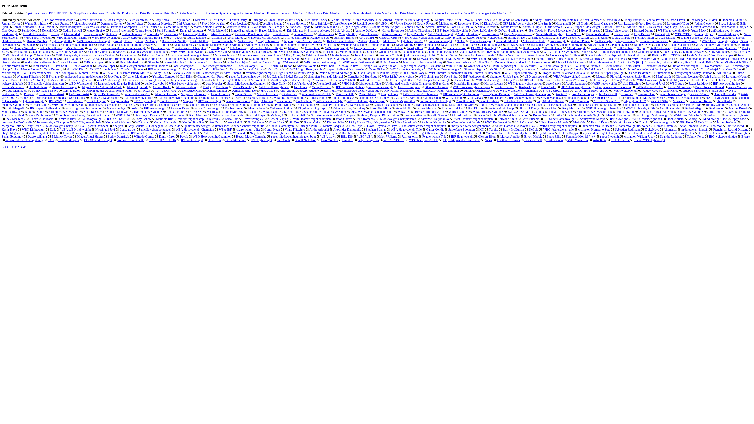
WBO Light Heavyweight (427, 133)
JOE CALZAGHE (519, 111)
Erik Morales (295, 30)
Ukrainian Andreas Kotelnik (656, 111)
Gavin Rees (435, 48)
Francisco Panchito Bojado (252, 34)
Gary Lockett (238, 23)
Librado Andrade (148, 58)
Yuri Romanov (366, 119)
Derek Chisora (621, 37)
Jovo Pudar (115, 76)
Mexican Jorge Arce (461, 104)
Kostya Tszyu (93, 34)
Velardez (212, 111)
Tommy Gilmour (716, 104)
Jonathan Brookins (508, 140)
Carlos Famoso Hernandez (228, 115)
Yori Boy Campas (722, 55)
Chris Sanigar (366, 73)
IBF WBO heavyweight (146, 133)
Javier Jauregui (341, 55)
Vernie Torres (544, 58)
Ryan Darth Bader (39, 115)
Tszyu (641, 48)
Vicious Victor (182, 73)
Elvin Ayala (491, 23)
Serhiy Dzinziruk (118, 136)
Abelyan (117, 126)
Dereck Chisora (489, 101)
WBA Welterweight (440, 34)
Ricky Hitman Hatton (340, 41)
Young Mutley (348, 34)
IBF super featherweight (163, 69)
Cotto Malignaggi (16, 90)
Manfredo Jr (663, 76)
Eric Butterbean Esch (556, 90)
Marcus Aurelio (510, 136)
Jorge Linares (496, 97)
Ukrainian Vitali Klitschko (598, 126)
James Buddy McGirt (136, 73)
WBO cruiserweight (535, 76)
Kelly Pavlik (633, 20)
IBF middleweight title (148, 111)
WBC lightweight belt (87, 122)
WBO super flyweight (37, 37)
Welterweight (603, 41)
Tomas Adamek (372, 133)
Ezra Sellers (28, 44)
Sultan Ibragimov (12, 136)
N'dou (713, 20)
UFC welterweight (209, 101)
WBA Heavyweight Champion (195, 129)
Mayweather (58, 80)
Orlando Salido (388, 51)
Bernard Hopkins (392, 20)
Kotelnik (111, 34)
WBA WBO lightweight (75, 129)
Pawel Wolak (106, 44)
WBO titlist (123, 115)
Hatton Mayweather (402, 101)
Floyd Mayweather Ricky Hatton (630, 76)
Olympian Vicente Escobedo (613, 87)
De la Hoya (705, 122)
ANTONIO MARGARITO (591, 90)
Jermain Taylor (11, 23)
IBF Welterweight (155, 108)
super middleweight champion (601, 133)
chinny (361, 108)
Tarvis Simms (490, 34)
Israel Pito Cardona (667, 104)
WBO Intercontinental (37, 73)
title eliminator (553, 48)
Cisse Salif (60, 66)
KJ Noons (216, 62)
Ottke (40, 111)
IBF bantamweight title (430, 104)
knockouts (610, 104)
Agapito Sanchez (693, 90)
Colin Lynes (621, 34)
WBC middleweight (380, 87)
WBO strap (677, 83)
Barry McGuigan (513, 129)
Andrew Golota (306, 66)
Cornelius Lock (465, 101)
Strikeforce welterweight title (594, 111)
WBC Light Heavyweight (560, 51)
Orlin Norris (573, 34)
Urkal (370, 51)
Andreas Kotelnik (238, 27)
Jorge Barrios (642, 34)
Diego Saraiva (120, 101)
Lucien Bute (291, 111)
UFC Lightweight (145, 101)
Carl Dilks (186, 76)
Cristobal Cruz (388, 37)
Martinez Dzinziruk (498, 133)
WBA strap (142, 122)
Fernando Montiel (507, 41)
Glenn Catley (326, 34)
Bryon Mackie (533, 136)
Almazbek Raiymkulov (435, 119)
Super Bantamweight (107, 94)
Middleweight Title (715, 119)
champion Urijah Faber (504, 76)
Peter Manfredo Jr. (386, 13)
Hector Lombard (687, 126)
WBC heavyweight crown (72, 55)
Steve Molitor (403, 108)
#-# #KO (561, 94)
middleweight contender (156, 129)
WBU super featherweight (406, 69)
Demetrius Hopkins (160, 23)
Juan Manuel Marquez (734, 27)
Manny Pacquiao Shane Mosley (422, 62)
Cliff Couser (9, 30)
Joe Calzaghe (115, 20)
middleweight (614, 69)
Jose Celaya (553, 83)
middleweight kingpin (694, 129)
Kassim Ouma (42, 51)
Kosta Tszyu (9, 129)
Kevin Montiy (404, 44)
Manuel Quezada (137, 87)
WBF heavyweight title (672, 30)
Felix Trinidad (150, 27)
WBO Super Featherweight (321, 62)
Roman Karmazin (24, 27)
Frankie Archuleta (391, 48)
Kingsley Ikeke (516, 44)
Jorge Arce (119, 51)
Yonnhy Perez (123, 41)
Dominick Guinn (732, 20)
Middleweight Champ (59, 126)
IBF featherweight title (649, 87)
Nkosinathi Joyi (105, 129)
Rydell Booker (366, 23)
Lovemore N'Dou (678, 23)
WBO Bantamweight (329, 101)
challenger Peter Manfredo (492, 13)
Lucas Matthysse (617, 58)
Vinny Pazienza (321, 87)
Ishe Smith (544, 23)
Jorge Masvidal (545, 133)
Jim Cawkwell (608, 94)
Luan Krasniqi (667, 37)
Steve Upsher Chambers (93, 126)
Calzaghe (257, 20)
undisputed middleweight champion (390, 58)
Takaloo (253, 111)
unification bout (720, 30)
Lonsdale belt (128, 129)
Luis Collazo (238, 48)
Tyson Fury (171, 34)
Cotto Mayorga (246, 66)
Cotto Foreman (703, 80)
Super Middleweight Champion (246, 83)
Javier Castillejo (237, 62)
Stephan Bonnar (376, 129)
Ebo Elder (153, 34)
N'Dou (461, 41)
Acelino (415, 97)
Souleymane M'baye (592, 119)
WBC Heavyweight (104, 37)
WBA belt (404, 111)
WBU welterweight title (274, 87)
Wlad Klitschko (631, 83)
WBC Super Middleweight (583, 27)
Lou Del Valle (509, 48)
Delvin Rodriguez (70, 27)
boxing (135, 108)
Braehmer (494, 73)
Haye (577, 55)
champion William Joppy (639, 136)
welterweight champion (555, 69)
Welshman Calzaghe (686, 115)
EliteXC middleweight (98, 140)
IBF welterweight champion (214, 66)
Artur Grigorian (305, 104)
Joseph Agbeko (309, 90)
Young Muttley (623, 80)
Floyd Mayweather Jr (602, 62)
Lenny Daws (463, 80)
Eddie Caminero (579, 101)
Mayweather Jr (426, 58)
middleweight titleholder (78, 44)
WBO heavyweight (337, 48)
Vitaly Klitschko (295, 129)
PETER (62, 13)
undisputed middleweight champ (190, 55)
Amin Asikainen (478, 66)
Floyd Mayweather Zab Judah (461, 140)
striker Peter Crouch (102, 13)
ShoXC (94, 69)
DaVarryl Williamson (511, 30)
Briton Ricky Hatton (687, 48)
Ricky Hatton (182, 20)
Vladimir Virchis (98, 51)
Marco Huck (191, 133)
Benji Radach (531, 48)
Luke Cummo (128, 55)
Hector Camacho (222, 41)
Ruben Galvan (313, 122)
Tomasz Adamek (601, 48)
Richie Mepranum (13, 87)
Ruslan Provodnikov (332, 104)
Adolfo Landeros (576, 83)
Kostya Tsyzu (527, 87)
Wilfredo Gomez (144, 136)
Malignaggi (446, 23)
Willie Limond (217, 30)
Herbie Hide (328, 44)
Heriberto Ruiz (38, 87)
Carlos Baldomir (639, 73)
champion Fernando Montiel (325, 76)
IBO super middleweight (45, 108)
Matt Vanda (503, 20)
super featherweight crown (245, 76)
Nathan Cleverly (704, 23)
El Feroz (561, 37)
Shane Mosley (594, 55)
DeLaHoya (652, 129)
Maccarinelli (563, 23)
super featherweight (121, 90)
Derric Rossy (197, 62)
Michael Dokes (732, 69)
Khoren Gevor (307, 44)
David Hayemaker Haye (382, 126)
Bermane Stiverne (415, 115)
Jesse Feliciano (342, 23)
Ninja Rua (256, 133)
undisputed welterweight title (361, 90)
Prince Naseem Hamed (709, 87)
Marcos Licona (493, 83)
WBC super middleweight (68, 104)
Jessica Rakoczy (73, 133)
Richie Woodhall (82, 66)
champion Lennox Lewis (478, 55)
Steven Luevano (436, 27)
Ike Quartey (670, 51)
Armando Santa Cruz (606, 101)
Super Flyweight (614, 73)
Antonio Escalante (533, 41)
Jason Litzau (677, 20)
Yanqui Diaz (51, 58)
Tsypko (493, 129)
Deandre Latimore (671, 136)
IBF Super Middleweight (452, 30)
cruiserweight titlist (248, 129)
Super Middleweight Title (732, 62)
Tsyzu (730, 111)
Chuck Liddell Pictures (570, 62)
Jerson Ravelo (613, 27)
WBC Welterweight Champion (519, 90)
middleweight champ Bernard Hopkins (144, 66)
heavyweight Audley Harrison (693, 73)
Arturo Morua (635, 27)
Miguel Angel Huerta (90, 136)
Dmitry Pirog (167, 136)
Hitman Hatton (663, 126)
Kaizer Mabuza (359, 104)
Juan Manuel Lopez (27, 69)
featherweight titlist (195, 34)
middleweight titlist (13, 104)
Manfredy (294, 48)
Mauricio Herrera (166, 94)
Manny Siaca (739, 41)
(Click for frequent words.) (58, 20)
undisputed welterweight (40, 62)
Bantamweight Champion (53, 122)
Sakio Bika (668, 58)
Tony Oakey (293, 55)
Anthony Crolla (389, 55)
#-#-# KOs (599, 140)
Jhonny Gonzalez (25, 48)
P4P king (580, 66)
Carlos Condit (435, 129)
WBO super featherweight (359, 62)
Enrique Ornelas (542, 37)
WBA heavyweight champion (558, 126)
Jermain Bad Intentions (654, 41)
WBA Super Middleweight (336, 73)
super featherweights (137, 94)
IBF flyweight (619, 119)
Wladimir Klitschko (29, 76)
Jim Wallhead (735, 126)
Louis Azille (548, 87)
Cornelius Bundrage (176, 27)
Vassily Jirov (415, 48)
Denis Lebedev (11, 62)
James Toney (483, 20)
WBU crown (369, 34)
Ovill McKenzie (660, 48)
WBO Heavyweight (714, 41)
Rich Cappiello (297, 115)
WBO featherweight (488, 80)
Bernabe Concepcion (124, 27)
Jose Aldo (174, 126)
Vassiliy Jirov (522, 133)
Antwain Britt (703, 62)
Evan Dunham (192, 69)
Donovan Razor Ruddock (511, 62)
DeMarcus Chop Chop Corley (667, 27)
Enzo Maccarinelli (365, 20)
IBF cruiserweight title (350, 87)
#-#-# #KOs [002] (166, 90)
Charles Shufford (295, 37)
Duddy (94, 97)
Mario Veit (579, 122)
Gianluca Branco (648, 51)
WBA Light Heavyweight (306, 69)
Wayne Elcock (403, 23)
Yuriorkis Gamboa (163, 76)
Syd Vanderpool (302, 83)
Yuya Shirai (451, 76)
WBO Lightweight (33, 129)
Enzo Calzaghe (160, 48)
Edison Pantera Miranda (553, 122)
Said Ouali (283, 140)
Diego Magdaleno (13, 133)
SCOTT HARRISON (162, 140)
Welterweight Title (278, 133)
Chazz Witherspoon (617, 30)
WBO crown (212, 133)
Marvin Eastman (685, 69)
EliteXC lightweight (483, 48)
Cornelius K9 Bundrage (362, 76)
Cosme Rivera (426, 23)
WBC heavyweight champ (684, 97)
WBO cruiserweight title (554, 66)
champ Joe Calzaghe (64, 87)
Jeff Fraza (144, 90)
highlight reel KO (635, 101)
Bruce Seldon (727, 23)
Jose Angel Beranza (559, 104)
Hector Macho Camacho (251, 136)
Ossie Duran (312, 48)
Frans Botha (716, 90)
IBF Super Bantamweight (559, 119)
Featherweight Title (434, 136)
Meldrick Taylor (62, 136)
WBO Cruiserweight (207, 108)
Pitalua (407, 104)
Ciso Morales (329, 140)
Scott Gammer (592, 20)
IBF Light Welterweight (518, 23)
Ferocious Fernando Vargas (247, 69)
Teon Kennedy (53, 69)
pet (30, 13)
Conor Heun (272, 129)
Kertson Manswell (117, 111)
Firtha (558, 115)
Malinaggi (276, 115)
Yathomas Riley (342, 108)
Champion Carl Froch (210, 76)
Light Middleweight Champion (509, 115)
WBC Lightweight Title (640, 108)
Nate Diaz (262, 51)
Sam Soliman (257, 58)
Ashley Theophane (420, 30)
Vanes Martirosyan (740, 87)
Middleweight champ (18, 55)
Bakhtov (347, 140)
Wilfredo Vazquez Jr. (372, 80)
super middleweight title (316, 94)
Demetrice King (192, 90)
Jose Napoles (214, 83)
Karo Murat (632, 66)
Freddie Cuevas (261, 62)
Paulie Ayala (662, 34)
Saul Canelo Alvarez (460, 62)
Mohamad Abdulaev (118, 122)
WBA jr (358, 58)
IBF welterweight (192, 140)
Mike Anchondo (225, 55)
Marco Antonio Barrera (208, 27)
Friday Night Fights (337, 58)
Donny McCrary (146, 41)
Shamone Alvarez (319, 30)
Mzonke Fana (256, 108)
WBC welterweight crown (720, 48)
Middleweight (29, 58)
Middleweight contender (285, 80)
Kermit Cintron (644, 37)
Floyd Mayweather (213, 23)
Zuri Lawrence (196, 37)
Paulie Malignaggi (419, 20)
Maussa (601, 76)
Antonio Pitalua (580, 41)
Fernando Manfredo (292, 13)
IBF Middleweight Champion (176, 97)
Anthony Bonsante (154, 37)
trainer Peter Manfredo (358, 13)
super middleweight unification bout (293, 136)
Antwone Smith (507, 119)
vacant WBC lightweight (649, 140)
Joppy (93, 48)
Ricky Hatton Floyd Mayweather (369, 122)
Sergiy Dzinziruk (268, 41)
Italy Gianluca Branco (550, 101)
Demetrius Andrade (244, 90)
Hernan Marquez (68, 140)
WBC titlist (582, 23)
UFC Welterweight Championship (372, 111)
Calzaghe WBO (308, 126)
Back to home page (14, 146)
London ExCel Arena (587, 69)
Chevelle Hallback (41, 119)
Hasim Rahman (43, 97)
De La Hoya (725, 80)
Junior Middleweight (685, 66)
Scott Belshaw (93, 111)
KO (481, 129)
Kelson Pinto (475, 37)
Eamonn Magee (209, 44)
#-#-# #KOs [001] (631, 62)
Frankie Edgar (169, 101)
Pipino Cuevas (389, 62)
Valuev (24, 97)
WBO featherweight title (558, 129)
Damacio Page (574, 97)
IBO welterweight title (723, 136)
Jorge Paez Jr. (415, 34)
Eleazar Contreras (591, 58)
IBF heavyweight (91, 119)
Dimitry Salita (335, 122)
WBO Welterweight (81, 83)
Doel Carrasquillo (409, 87)
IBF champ (53, 76)
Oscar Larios (613, 66)
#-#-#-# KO (93, 58)
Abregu (693, 119)
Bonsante (627, 94)
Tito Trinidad (72, 34)
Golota (540, 111)
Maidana (435, 66)
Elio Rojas (686, 122)
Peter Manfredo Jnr (436, 13)
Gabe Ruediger (116, 108)
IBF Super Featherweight (443, 69)
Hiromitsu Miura (380, 108)
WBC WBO (683, 34)
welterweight (495, 37)
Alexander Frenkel (114, 133)
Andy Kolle (161, 73)
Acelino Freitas (272, 23)
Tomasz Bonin (318, 97)
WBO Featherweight (498, 122)
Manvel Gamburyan (281, 126)
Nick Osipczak (524, 122)
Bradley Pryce (704, 34)
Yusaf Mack (698, 30)
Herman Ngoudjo (380, 44)
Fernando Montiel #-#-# (581, 136)
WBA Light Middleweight (652, 115)
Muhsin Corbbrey (187, 87)
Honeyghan (156, 126)
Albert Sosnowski (85, 23)
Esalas (481, 115)
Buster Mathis (199, 41)
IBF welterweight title (522, 97)
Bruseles (196, 111)
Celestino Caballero (386, 104)
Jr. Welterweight (737, 133)
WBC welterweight (716, 37)
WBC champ (479, 58)
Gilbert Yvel (473, 133)
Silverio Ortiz (712, 115)
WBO (239, 97)
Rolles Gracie (541, 115)
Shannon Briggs (344, 37)
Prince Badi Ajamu (242, 30)
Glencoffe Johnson (436, 87)
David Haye (612, 20)
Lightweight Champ (413, 66)
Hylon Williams (387, 136)
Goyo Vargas (475, 97)
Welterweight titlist (281, 108)
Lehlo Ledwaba (154, 83)
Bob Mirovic (350, 133)
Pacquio (29, 94)
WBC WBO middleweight (187, 51)
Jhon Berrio (724, 101)
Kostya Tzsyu (389, 94)
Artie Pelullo (235, 122)
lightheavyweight (33, 101)
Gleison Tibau (487, 136)
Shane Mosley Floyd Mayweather (325, 111)
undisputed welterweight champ (470, 126)
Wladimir (216, 37)
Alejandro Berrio (326, 83)
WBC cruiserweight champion (471, 87)
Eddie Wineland (235, 133)
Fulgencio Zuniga (413, 51)
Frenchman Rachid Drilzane (730, 129)
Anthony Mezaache (434, 122)
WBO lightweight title (69, 51)
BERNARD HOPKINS (667, 55)
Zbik (53, 129)
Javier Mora (44, 55)
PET (52, 13)
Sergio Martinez (551, 97)
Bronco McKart (303, 34)
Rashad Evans (600, 122)
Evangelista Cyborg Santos (379, 66)
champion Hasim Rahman (467, 73)
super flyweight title (690, 111)
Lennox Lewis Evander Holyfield (119, 83)
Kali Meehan (625, 48)
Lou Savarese (248, 55)
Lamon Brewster (693, 51)
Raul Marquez (198, 115)
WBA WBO (110, 73)
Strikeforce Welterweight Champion (333, 115)
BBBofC (529, 80)
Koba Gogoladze (81, 80)
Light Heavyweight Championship (500, 104)
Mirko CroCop (11, 111)
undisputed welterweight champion (148, 80)
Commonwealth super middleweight (123, 48)
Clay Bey (684, 62)
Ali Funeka (724, 73)
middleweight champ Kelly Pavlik (199, 119)
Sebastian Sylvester (737, 115)
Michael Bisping (278, 119)
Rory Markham (571, 108)
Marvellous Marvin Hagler (266, 48)
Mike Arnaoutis (221, 34)
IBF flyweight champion (496, 51)
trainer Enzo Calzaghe (103, 104)
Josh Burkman (712, 76)
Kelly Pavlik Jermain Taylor (584, 115)
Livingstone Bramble (496, 94)
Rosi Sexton (716, 108)
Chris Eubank (530, 119)
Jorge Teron (714, 111)
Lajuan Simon (243, 94)
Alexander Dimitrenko (347, 129)
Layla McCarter (697, 55)
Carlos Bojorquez (393, 30)
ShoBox (294, 122)
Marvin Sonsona (623, 122)
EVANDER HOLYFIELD (605, 97)
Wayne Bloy (527, 126)
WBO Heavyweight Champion (212, 136)
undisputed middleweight (435, 101)
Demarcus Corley (111, 23)
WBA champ (454, 97)
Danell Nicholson (305, 140)
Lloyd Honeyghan (560, 111)
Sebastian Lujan (175, 115)
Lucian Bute (304, 101)
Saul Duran (216, 122)
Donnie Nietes (675, 119)
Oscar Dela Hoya (243, 87)
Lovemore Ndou (736, 76)
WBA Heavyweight (309, 41)
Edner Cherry (238, 20)
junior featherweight (197, 126)
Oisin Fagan (601, 80)
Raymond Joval (655, 83)
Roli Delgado (625, 111)
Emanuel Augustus (191, 30)
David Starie (281, 34)
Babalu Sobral (303, 133)
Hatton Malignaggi (270, 30)
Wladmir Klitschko (353, 44)
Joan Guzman (580, 37)
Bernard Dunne (643, 30)
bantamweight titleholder (634, 126)
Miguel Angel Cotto (354, 27)
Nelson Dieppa (568, 133)
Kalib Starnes (438, 115)
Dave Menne (111, 97)
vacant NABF (692, 104)
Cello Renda (670, 90)
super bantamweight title (249, 126)
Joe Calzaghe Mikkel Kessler (285, 76)
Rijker (28, 111)
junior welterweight (440, 41)
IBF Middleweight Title (138, 97)
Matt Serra (389, 41)
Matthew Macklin (326, 27)
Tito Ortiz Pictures (132, 69)
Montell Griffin (88, 73)
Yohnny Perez (695, 136)
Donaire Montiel (216, 90)
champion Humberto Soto (594, 129)
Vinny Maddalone (351, 51)
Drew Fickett (377, 69)
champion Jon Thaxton (636, 104)
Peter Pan (170, 13)
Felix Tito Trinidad (153, 55)
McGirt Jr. (496, 69)
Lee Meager (697, 20)
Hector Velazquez (510, 55)
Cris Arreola (287, 90)
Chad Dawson (468, 51)
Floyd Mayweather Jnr (562, 30)
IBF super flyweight (543, 44)
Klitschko (329, 51)
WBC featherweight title (289, 97)
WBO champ (236, 58)
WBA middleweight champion (715, 44)
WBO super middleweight (93, 41)
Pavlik (184, 136)
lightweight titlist (62, 41)
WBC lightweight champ (71, 37)
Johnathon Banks (51, 48)
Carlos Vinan (554, 140)
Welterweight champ (501, 108)
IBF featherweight (474, 76)
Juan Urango (61, 23)
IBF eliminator (427, 44)
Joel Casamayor (183, 66)
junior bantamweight (673, 94)
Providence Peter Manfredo (325, 13)
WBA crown (328, 136)
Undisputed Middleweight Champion (408, 83)
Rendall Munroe (177, 111)
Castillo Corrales (670, 108)
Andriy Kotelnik (568, 20)
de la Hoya (172, 133)
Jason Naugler (72, 58)
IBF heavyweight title (726, 83)
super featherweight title (680, 133)
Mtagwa (188, 101)
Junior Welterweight (576, 80)
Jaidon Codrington (571, 44)
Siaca (488, 140)
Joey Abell (550, 108)
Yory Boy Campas (650, 23)
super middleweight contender (346, 69)
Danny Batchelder (725, 94)
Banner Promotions (238, 101)
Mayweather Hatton (396, 90)
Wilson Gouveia (575, 73)
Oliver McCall (218, 51)
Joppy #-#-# (738, 119)
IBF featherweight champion (697, 58)
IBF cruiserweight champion (420, 94)
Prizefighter (218, 48)
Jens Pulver (284, 101)
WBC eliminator (429, 76)
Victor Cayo (245, 41)
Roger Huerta (551, 73)
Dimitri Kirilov (67, 119)
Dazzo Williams (37, 136)
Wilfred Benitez (458, 111)
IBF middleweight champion (615, 51)
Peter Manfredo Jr (411, 13)
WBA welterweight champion (532, 94)
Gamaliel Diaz (76, 69)
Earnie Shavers (517, 37)
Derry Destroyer (327, 133)
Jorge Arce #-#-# (79, 94)
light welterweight (527, 51)
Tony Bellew (143, 119)
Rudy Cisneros (263, 101)
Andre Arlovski (319, 129)
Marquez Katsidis (258, 97)
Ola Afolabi (46, 27)
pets (36, 13)
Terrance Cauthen (104, 55)
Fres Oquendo (566, 58)
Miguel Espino (96, 30)
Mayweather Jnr (653, 97)
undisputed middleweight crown (627, 55)
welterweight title (664, 122)
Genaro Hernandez (166, 122)
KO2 (112, 62)
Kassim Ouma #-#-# (51, 94)
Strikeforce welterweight (64, 111)
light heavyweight (412, 41)
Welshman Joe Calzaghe (269, 27)
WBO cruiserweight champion (421, 37)
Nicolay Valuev (348, 66)
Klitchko (644, 122)
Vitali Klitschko (215, 69)
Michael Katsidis (267, 94)
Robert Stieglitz (695, 108)
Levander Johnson (656, 66)
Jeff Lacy (294, 20)
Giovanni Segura (474, 69)
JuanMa (595, 66)
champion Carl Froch (172, 104)
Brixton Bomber (37, 41)
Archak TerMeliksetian (734, 58)
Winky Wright (306, 73)
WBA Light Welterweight (398, 76)
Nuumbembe (662, 73)
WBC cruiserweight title (488, 111)
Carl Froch (218, 20)
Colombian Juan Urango (71, 115)
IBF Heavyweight (462, 136)
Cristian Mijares (741, 51)
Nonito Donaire (284, 44)
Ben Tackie (536, 30)
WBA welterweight (625, 90)
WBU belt (327, 66)
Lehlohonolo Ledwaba (518, 101)
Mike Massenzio (577, 140)
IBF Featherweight (207, 73)
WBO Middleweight (109, 80)
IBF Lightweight (261, 140)
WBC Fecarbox (712, 126)
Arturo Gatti (258, 80)
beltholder (110, 69)
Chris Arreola (553, 27)
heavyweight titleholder (231, 80)
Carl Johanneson (187, 23)
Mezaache (679, 101)
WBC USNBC (269, 66)
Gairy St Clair (453, 37)
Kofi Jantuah (41, 66)
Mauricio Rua (164, 119)
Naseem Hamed (535, 55)
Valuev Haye (650, 90)
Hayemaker (9, 44)
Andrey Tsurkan (467, 34)
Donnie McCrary (232, 111)
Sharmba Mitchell (344, 80)
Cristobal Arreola (316, 55)
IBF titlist (163, 44)
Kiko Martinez (712, 66)
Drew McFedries (235, 140)
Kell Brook (463, 20)
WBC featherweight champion (312, 119)
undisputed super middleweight (83, 76)
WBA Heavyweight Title (406, 129)
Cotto (659, 44)
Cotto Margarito (15, 108)
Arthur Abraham (101, 115)
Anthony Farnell (368, 41)
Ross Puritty (331, 90)
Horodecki (214, 140)
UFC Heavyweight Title (576, 87)
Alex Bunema (232, 73)
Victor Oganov (699, 94)
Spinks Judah (432, 97)
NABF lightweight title (720, 97)
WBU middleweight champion (366, 101)
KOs (51, 140)
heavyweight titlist (401, 80)
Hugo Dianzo (284, 73)
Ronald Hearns (468, 44)
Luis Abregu (342, 30)
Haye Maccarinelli (316, 80)
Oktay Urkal (277, 122)
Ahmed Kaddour (462, 115)
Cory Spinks (366, 37)
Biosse (745, 136)
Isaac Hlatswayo (365, 55)
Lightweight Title (370, 83)
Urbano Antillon (741, 104)
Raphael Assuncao (587, 104)
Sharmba (153, 62)
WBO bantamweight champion (473, 119)
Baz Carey (442, 83)
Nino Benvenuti (396, 133)
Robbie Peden (642, 44)
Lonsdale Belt (533, 140)
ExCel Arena (256, 122)
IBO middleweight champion (46, 83)
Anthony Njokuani (211, 58)
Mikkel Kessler (487, 27)
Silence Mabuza (241, 51)
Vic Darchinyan (271, 55)
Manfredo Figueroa (266, 13)
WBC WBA (365, 136)
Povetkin (93, 133)
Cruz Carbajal (709, 69)
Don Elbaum (476, 108)
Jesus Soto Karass (701, 101)
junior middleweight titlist (179, 58)
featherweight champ (259, 73)
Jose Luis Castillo (462, 27)
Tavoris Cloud (646, 94)
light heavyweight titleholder (148, 51)
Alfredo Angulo (576, 48)
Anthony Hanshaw (257, 44)
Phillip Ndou (283, 104)
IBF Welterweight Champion (461, 94)
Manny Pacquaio (333, 126)
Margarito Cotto (11, 126)
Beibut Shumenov (679, 87)
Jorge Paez (512, 80)
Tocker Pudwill (504, 87)
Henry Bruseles (590, 30)
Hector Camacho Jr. (703, 27)
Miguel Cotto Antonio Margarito (102, 87)
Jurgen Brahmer (727, 122)
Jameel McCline (174, 62)
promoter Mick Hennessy (215, 97)
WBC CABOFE (393, 140)
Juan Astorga (410, 136)
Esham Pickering (120, 30)
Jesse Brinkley (320, 23)
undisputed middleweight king (24, 140)
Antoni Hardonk (505, 126)
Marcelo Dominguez (619, 115)
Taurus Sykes (143, 30)
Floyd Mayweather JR (518, 34)
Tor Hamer (300, 87)
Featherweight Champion (190, 48)
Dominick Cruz (260, 104)
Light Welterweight (287, 62)
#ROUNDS (267, 90)
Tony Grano (33, 126)
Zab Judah (521, 20)
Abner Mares (235, 37)
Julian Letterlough (406, 122)
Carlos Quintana (132, 34)
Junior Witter (135, 23)
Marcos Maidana (95, 27)
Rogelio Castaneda (679, 44)
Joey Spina (162, 20)
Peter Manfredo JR (462, 13)
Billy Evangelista (368, 140)
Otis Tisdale (312, 58)
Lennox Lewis (412, 27)
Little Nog (483, 62)
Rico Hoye (355, 126)
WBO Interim (437, 73)
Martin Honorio (296, 23)
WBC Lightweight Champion (83, 108)
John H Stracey (220, 94)
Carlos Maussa (49, 44)
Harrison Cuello (550, 80)
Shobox (594, 73)
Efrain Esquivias (492, 44)
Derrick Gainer (449, 55)
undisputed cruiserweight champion (424, 126)
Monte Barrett (509, 27)
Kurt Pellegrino (96, 101)
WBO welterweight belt (647, 119)
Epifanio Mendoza (597, 34)
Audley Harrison (542, 20)
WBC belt (348, 83)
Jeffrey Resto (129, 37)
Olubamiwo (289, 94)
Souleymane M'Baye (45, 90)
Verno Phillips (532, 27)
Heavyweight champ (305, 51)
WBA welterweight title (465, 122)
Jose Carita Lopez (583, 94)
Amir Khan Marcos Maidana (642, 133)
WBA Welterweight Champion (572, 76)
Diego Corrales (625, 41)
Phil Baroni (21, 51)
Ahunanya (670, 129)
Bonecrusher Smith (174, 41)
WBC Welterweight (644, 58)
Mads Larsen (534, 104)
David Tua (447, 44)
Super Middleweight (549, 34)
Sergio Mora (29, 30)
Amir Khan (600, 37)
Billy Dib (347, 136)
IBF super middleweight (285, 58)
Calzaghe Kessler (365, 48)
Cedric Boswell (72, 30)
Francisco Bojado (299, 27)
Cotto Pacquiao (559, 55)
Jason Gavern (344, 119)
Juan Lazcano (626, 23)
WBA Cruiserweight (649, 80)
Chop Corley (279, 83)
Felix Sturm (147, 104)
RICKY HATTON (119, 119)
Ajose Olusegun (541, 62)
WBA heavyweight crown (185, 83)
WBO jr (384, 23)
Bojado (288, 41)
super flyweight (609, 136)
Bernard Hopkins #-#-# (429, 111)
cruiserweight (558, 41)
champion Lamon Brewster (136, 44)
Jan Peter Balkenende (148, 13)
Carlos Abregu (232, 44)
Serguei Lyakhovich (193, 94)
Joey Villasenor (69, 62)
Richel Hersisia (620, 140)
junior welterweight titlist (419, 55)
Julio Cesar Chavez (685, 41)
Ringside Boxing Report (313, 108)
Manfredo (201, 20)
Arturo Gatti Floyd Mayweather (511, 58)
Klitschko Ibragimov (467, 83)
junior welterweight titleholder (193, 80)
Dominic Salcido (452, 108)
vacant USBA (659, 101)
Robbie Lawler (234, 108)
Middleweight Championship (398, 119)
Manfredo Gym (215, 13)
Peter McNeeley (36, 80)
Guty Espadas (277, 69)
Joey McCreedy (15, 119)
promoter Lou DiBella (130, 140)
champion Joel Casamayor (375, 97)
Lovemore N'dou (468, 23)
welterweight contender (521, 69)
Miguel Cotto (443, 20)
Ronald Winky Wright (385, 27)
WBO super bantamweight (433, 80)
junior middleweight (441, 51)
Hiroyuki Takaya (529, 108)
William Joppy (389, 73)
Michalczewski (485, 90)
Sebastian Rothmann (628, 129)
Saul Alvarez (75, 101)
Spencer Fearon (456, 48)
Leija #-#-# (128, 104)
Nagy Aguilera (717, 51)
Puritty (207, 87)
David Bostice (690, 37)
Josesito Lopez (106, 66)
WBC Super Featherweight (521, 73)
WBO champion (94, 62)
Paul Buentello (345, 94)
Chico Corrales (199, 104)
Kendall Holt (50, 30)
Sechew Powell (655, 20)
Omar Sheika (276, 20)
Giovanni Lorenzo (687, 76)
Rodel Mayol (257, 115)
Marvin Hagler (95, 90)
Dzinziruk (586, 51)
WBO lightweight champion (603, 108)
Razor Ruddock (698, 83)
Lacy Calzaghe (603, 23)
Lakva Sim (231, 119)
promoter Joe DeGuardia (17, 122)
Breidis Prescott (11, 80)
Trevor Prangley (253, 119)
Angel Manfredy (184, 44)
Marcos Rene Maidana (119, 58)
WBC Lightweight (504, 66)
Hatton (288, 66)
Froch (255, 23)
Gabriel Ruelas (162, 87)
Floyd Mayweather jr (453, 58)
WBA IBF (225, 129)
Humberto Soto (319, 37)
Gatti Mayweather (678, 80)
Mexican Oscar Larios (71, 97)
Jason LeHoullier (483, 30)
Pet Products (125, 13)
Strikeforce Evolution (461, 129)
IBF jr (55, 34)
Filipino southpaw (343, 97)
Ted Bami (632, 97)
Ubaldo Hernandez (35, 34)
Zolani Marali (367, 94)
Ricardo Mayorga (728, 34)
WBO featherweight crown (525, 83)
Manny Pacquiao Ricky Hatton (379, 115)
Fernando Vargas (480, 41)
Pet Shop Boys (78, 13)
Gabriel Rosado (739, 108)
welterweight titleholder (43, 133)
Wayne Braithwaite (36, 23)
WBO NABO (454, 66)
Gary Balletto (136, 126)
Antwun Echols (597, 44)
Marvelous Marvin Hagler (264, 37)
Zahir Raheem (341, 20)
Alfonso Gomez (392, 34)
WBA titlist (528, 66)
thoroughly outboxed (660, 62)
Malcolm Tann (75, 48)
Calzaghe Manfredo (239, 13)
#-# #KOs (176, 37)
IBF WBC (55, 101)
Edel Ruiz (222, 87)
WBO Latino (271, 111)
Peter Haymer (620, 44)
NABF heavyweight (604, 83)
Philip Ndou (238, 104)
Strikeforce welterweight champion (649, 69)
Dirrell (468, 90)
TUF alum (454, 133)
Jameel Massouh (427, 108)
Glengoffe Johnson (711, 133)
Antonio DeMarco (366, 30)
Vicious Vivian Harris (15, 66)
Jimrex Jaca (222, 126)
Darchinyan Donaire (147, 115)
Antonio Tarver (180, 108)
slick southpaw (65, 73)
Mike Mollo (280, 51)
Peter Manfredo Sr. (191, 13)
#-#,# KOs (220, 104)
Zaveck (400, 97)
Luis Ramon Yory (413, 73)
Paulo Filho (554, 136)
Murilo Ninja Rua (193, 122)
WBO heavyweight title (423, 140)
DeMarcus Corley (316, 20)
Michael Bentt (38, 104)
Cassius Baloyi (72, 90)
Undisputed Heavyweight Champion (436, 90)
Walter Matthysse (137, 76)
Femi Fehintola (166, 30)
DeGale (533, 129)
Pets (44, 13)
